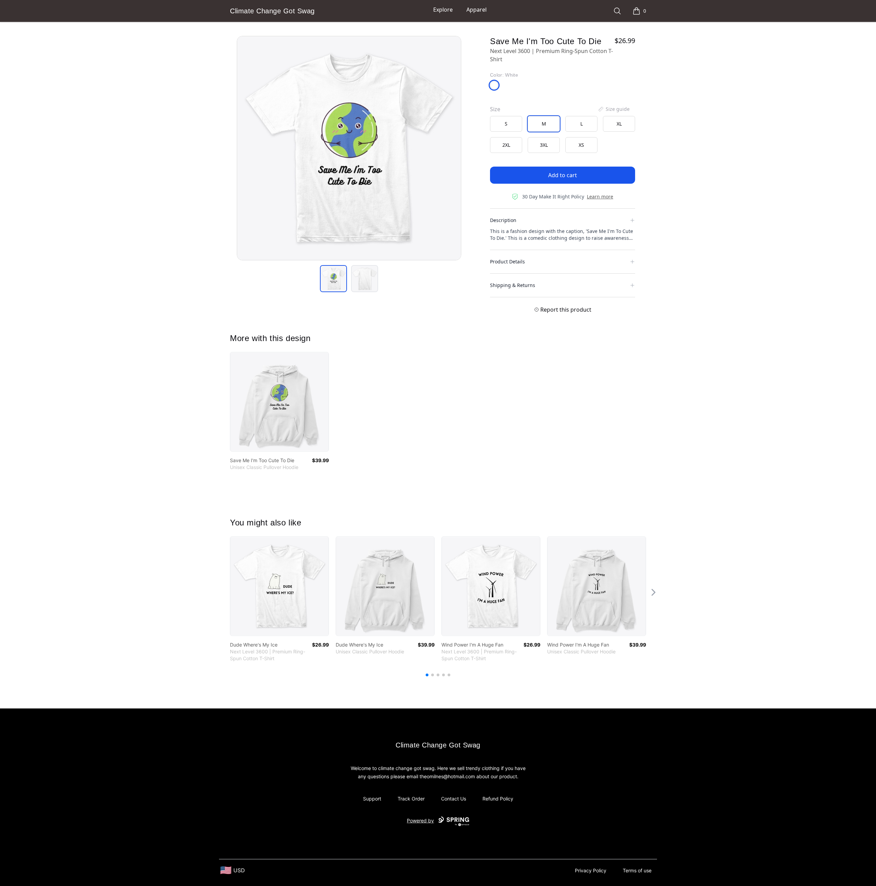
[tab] (333, 278)
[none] (613, 109)
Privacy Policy (590, 870)
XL (619, 123)
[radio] (506, 124)
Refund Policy (497, 799)
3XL (544, 145)
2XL (506, 145)
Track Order (411, 799)
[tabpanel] (349, 148)
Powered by (420, 820)
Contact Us (453, 799)
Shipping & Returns (512, 285)
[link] (279, 401)
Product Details (507, 261)
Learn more (600, 196)
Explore (443, 9)
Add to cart (562, 175)
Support (372, 799)
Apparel (476, 9)
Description (503, 220)
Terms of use (637, 870)
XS (581, 145)
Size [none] (495, 109)
